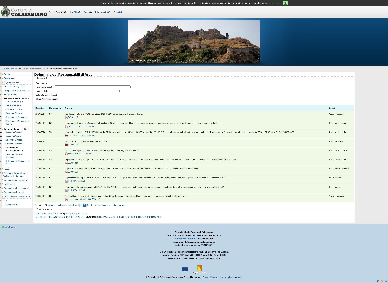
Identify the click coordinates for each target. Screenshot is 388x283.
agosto (108, 217)
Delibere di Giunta (13, 105)
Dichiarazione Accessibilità (378, 281)
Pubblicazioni (10, 184)
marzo (62, 217)
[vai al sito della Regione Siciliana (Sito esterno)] (199, 268)
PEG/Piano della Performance (17, 196)
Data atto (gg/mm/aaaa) (46, 95)
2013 (56, 214)
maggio (80, 217)
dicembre (157, 217)
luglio (98, 217)
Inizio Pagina (9, 227)
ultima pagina (118, 205)
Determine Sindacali (14, 113)
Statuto (7, 74)
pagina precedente (69, 205)
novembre (145, 217)
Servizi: (39, 91)
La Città (74, 12)
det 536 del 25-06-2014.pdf (79, 154)
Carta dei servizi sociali (14, 192)
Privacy (206, 277)
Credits (239, 277)
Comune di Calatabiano (10, 69)
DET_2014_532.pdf (76, 190)
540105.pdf (73, 117)
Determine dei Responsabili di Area (17, 122)
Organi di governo (11, 82)
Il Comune (59, 12)
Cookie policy (274, 3)
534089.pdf (73, 172)
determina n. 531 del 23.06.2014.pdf (84, 199)
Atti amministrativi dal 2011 (39, 69)
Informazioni (102, 12)
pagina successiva (103, 205)
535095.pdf (73, 163)
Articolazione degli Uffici (14, 86)
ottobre (133, 217)
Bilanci (7, 169)
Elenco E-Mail (10, 95)
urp (5, 200)
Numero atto (41, 83)
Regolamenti (9, 78)
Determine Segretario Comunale (14, 155)
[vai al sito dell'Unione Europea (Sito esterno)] (184, 268)
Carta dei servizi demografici (16, 188)
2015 (67, 214)
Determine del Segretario (16, 117)
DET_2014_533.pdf (76, 181)
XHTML (386, 281)
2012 (50, 214)
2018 (85, 214)
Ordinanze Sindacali (14, 109)
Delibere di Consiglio (14, 101)
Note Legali (229, 277)
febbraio (52, 217)
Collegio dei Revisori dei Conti (17, 90)
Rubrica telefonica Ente (185, 239)
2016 (73, 214)
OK (285, 3)
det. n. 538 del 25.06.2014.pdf (81, 135)
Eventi (87, 12)
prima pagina (54, 205)
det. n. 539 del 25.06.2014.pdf (81, 126)
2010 (38, 214)
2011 (44, 214)
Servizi (118, 12)
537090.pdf (73, 144)
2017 (79, 214)
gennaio (40, 217)
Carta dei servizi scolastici (15, 180)
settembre (120, 217)
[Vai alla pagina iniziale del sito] (24, 11)
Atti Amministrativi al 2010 (16, 99)
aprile (70, 217)
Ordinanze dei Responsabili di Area (17, 162)
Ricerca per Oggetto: (45, 87)
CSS (382, 281)
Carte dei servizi (11, 204)
